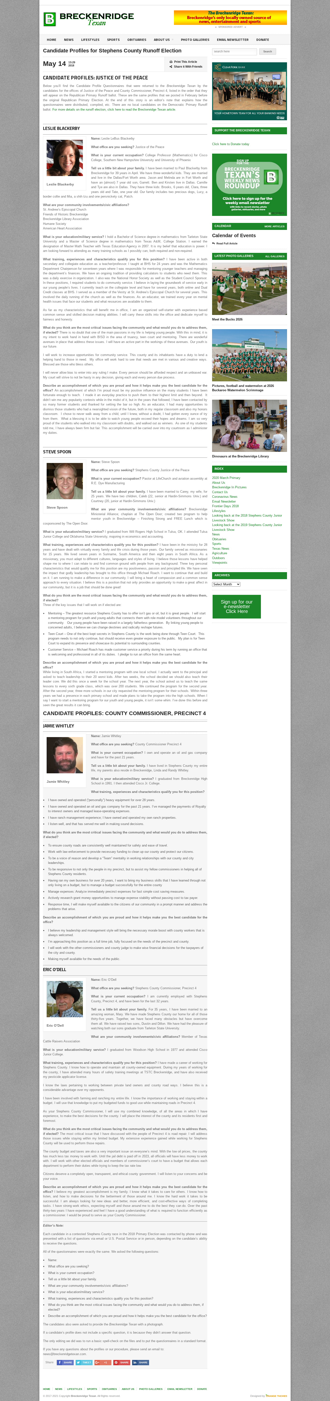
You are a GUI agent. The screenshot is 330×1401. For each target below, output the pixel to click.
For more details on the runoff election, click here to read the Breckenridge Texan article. (114, 109)
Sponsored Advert (230, 27)
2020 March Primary (226, 478)
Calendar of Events (234, 235)
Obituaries (136, 39)
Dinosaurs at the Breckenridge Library (240, 456)
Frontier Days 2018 (225, 506)
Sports (113, 39)
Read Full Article (226, 243)
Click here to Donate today (230, 144)
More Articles (275, 226)
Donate (262, 39)
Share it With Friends (188, 66)
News (68, 39)
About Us (162, 39)
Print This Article (185, 62)
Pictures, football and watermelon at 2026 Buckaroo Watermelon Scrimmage (243, 388)
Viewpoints (219, 562)
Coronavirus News (224, 496)
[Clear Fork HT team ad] (249, 91)
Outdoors (218, 558)
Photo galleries (195, 39)
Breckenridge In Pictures (229, 487)
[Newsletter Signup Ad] (249, 185)
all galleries (275, 256)
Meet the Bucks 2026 (227, 319)
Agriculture (219, 553)
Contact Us (220, 492)
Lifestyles (90, 39)
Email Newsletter (233, 39)
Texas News (220, 548)
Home (51, 39)
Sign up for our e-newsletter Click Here (237, 606)
